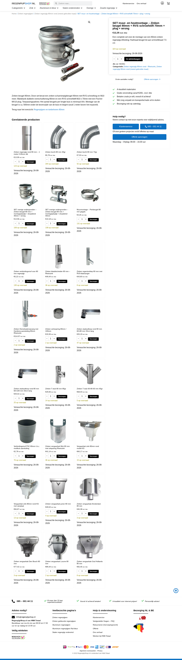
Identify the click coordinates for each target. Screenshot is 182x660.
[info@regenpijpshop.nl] (13, 617)
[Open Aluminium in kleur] (58, 8)
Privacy (99, 651)
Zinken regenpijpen (25, 14)
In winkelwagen (133, 59)
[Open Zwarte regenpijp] (116, 8)
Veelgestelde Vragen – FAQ (103, 621)
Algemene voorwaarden (88, 651)
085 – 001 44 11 (25, 601)
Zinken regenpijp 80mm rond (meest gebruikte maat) (55, 14)
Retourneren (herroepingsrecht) (105, 625)
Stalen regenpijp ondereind (63, 632)
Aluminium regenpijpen (61, 625)
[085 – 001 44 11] (13, 601)
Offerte (95, 629)
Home (14, 14)
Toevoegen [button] (30, 162)
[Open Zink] (35, 8)
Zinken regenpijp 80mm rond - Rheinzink (140, 66)
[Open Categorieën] (24, 8)
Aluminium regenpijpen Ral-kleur (65, 629)
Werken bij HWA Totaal (102, 636)
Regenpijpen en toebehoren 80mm (49, 109)
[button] (89, 22)
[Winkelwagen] (168, 3)
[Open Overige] (95, 8)
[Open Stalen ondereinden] (82, 8)
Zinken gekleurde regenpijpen (64, 621)
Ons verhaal (141, 3)
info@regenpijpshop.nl (26, 617)
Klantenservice (128, 3)
